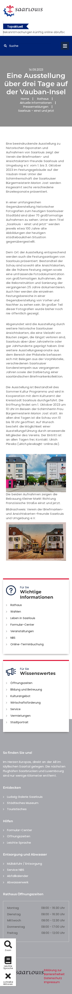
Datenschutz (53, 978)
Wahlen (15, 612)
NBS (12, 638)
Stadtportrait (19, 722)
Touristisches (17, 809)
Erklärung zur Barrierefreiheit (54, 972)
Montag (13, 908)
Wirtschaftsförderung (25, 703)
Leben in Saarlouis (22, 618)
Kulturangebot (20, 696)
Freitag (12, 933)
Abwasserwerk (17, 882)
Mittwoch (14, 920)
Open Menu (65, 46)
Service (15, 709)
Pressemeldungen (35, 107)
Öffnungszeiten (21, 683)
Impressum (52, 982)
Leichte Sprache (19, 842)
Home (25, 99)
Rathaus (43, 99)
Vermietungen (20, 716)
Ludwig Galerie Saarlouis (25, 797)
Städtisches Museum (22, 803)
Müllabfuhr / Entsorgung (24, 863)
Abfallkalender (17, 876)
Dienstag (14, 914)
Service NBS (15, 870)
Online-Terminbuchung (27, 644)
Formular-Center (22, 625)
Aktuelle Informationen (36, 103)
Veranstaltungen (22, 631)
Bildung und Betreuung (26, 689)
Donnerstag (16, 927)
